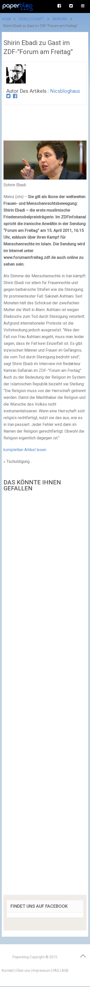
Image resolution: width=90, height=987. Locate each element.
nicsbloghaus (65, 91)
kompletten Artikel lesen (25, 449)
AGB (65, 970)
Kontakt (8, 970)
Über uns (23, 970)
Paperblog (20, 957)
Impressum (41, 970)
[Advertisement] (45, 695)
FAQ (56, 970)
